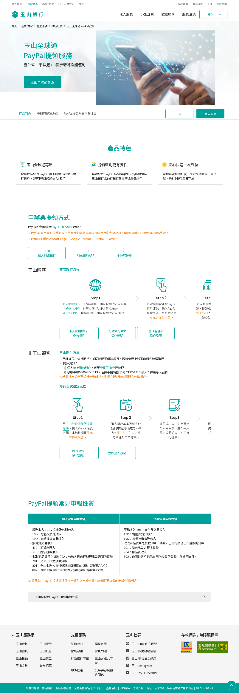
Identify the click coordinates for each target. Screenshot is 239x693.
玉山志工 (46, 658)
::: (9, 3)
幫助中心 (77, 643)
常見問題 (210, 114)
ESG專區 (125, 688)
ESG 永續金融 (66, 4)
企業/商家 (32, 4)
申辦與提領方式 (47, 113)
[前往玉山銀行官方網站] (26, 14)
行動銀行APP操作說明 (117, 333)
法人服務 (126, 14)
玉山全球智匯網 (124, 253)
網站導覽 (222, 4)
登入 (211, 14)
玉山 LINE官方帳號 (144, 643)
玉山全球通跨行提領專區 (78, 425)
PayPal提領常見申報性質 (80, 113)
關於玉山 (84, 4)
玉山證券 (46, 643)
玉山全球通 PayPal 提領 (80, 26)
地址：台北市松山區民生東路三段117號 (169, 688)
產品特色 (25, 113)
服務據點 (198, 4)
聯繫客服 (101, 643)
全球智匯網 (69, 313)
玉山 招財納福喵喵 (143, 651)
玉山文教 (22, 665)
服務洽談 (189, 14)
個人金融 (17, 4)
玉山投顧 (22, 658)
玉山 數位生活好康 (143, 658)
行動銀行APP (71, 308)
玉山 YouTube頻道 (144, 673)
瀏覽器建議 (32, 688)
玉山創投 (22, 651)
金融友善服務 (63, 688)
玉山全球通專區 (42, 82)
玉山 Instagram (141, 665)
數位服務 (168, 14)
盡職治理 (111, 688)
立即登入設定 (117, 453)
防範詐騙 (138, 688)
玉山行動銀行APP (85, 253)
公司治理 (98, 688)
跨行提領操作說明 (78, 452)
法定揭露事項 (82, 688)
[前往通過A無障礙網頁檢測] (202, 647)
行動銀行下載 (80, 658)
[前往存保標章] (186, 651)
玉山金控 (22, 643)
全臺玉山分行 (109, 367)
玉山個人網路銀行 (47, 253)
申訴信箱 (77, 670)
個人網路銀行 (71, 304)
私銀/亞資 (48, 4)
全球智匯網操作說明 (155, 333)
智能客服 (183, 4)
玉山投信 (46, 651)
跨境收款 (57, 26)
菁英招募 (46, 665)
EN (210, 4)
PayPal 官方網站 (62, 227)
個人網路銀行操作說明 (78, 333)
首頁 (14, 26)
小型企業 (147, 14)
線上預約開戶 (82, 367)
